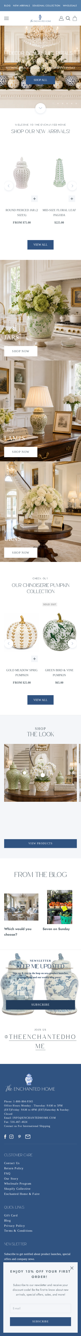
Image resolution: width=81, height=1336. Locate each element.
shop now (20, 351)
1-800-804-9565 (23, 1101)
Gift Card (11, 1215)
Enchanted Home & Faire (22, 1194)
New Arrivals (21, 5)
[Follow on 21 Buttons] (28, 1137)
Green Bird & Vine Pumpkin (22, 673)
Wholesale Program (17, 1183)
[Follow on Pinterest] (19, 1137)
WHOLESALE (70, 5)
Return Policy (14, 1168)
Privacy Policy (14, 1225)
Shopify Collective (17, 1188)
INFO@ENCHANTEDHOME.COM (34, 1117)
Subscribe (40, 1321)
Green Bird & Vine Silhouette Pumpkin (59, 673)
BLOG (7, 5)
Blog (7, 1220)
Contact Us (12, 1163)
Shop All (40, 66)
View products (40, 843)
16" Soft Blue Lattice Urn (59, 213)
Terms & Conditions (18, 1230)
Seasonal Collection (46, 5)
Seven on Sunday (56, 928)
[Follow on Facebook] (5, 1137)
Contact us (11, 1126)
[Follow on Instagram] (11, 1137)
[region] (40, 67)
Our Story (11, 1178)
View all (40, 244)
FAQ (7, 1173)
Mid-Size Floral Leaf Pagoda (22, 213)
